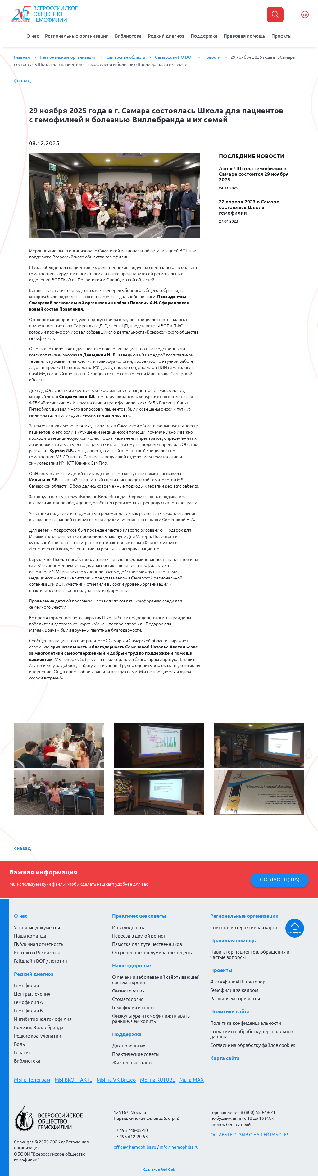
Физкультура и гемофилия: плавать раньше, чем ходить (151, 1018)
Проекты (281, 36)
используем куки (34, 884)
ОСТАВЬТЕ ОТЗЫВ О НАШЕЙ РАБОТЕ (249, 1134)
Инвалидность (128, 927)
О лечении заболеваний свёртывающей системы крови (156, 979)
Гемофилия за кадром (234, 990)
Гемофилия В (28, 1010)
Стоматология (127, 999)
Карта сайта (225, 1058)
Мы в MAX (191, 1080)
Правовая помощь (244, 36)
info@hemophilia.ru (179, 1147)
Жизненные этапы (132, 1062)
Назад (24, 80)
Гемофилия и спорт (133, 1007)
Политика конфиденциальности (245, 1023)
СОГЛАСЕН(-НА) (279, 879)
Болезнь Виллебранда (38, 1027)
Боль (19, 1044)
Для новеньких (128, 1045)
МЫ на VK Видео (116, 1080)
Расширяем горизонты (235, 998)
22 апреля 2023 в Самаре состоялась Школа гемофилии (249, 207)
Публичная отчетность (38, 944)
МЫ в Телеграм (32, 1080)
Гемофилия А (28, 1002)
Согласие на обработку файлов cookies (252, 1045)
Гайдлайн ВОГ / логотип (40, 961)
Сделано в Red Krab (159, 1169)
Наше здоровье (131, 965)
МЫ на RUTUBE (157, 1080)
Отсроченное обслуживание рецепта (152, 952)
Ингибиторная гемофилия (43, 1019)
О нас (32, 36)
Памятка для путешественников (147, 944)
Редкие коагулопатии (37, 1035)
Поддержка (204, 36)
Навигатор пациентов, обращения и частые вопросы (249, 954)
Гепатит (22, 1052)
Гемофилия (26, 985)
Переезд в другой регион (139, 935)
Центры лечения (32, 994)
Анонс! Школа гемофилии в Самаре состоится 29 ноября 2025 (254, 174)
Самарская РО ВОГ (174, 57)
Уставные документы (37, 927)
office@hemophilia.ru (135, 1147)
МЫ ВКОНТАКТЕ (73, 1080)
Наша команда (30, 935)
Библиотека (128, 36)
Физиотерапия (128, 990)
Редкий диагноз (166, 36)
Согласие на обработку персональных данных (252, 1034)
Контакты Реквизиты (37, 952)
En (305, 15)
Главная (22, 57)
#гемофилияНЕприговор (238, 981)
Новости (211, 57)
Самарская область (125, 57)
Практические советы (139, 916)
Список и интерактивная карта (243, 927)
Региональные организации (77, 36)
